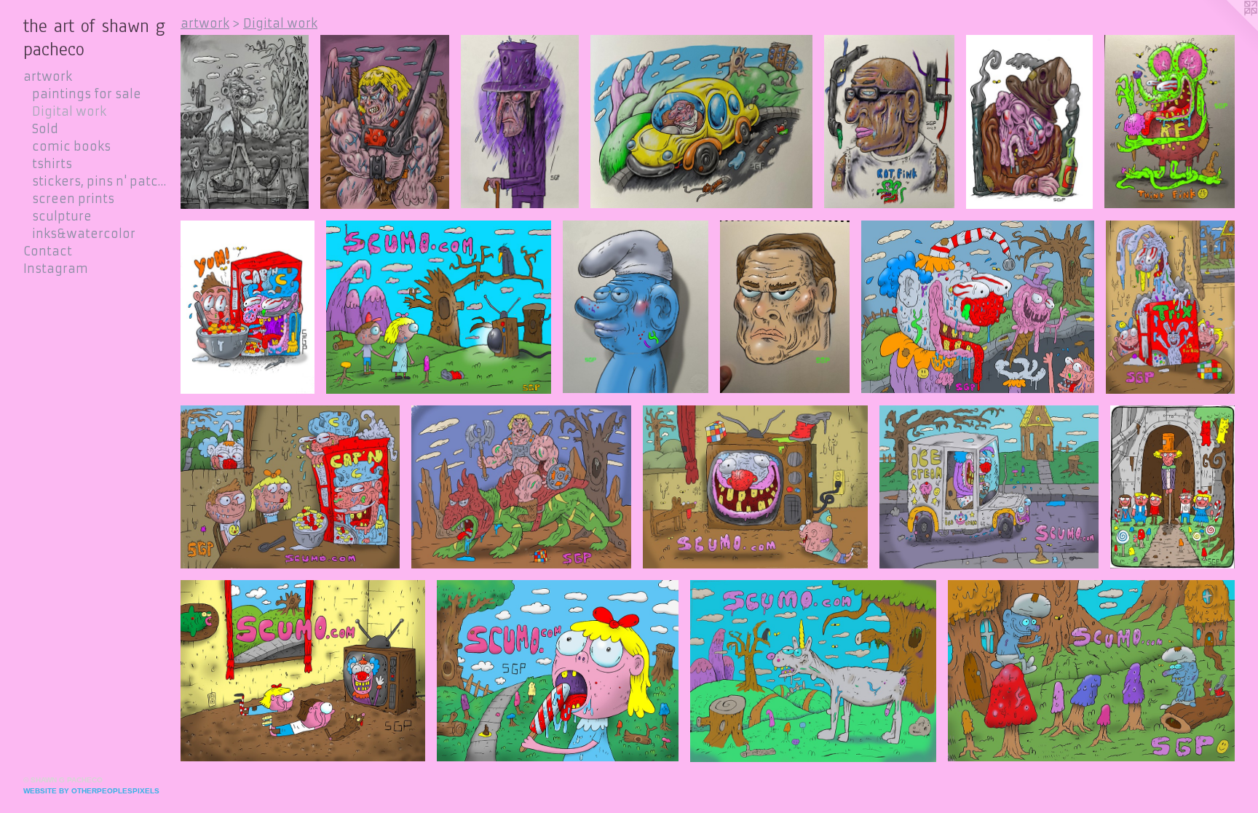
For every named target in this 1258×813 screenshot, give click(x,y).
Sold (45, 129)
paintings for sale (86, 94)
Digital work (69, 111)
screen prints (73, 198)
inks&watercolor (83, 233)
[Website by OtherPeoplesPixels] (1229, 29)
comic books (71, 146)
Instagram (55, 268)
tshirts (52, 163)
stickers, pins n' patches (100, 181)
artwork (47, 76)
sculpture (62, 216)
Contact (47, 251)
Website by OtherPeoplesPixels (91, 791)
